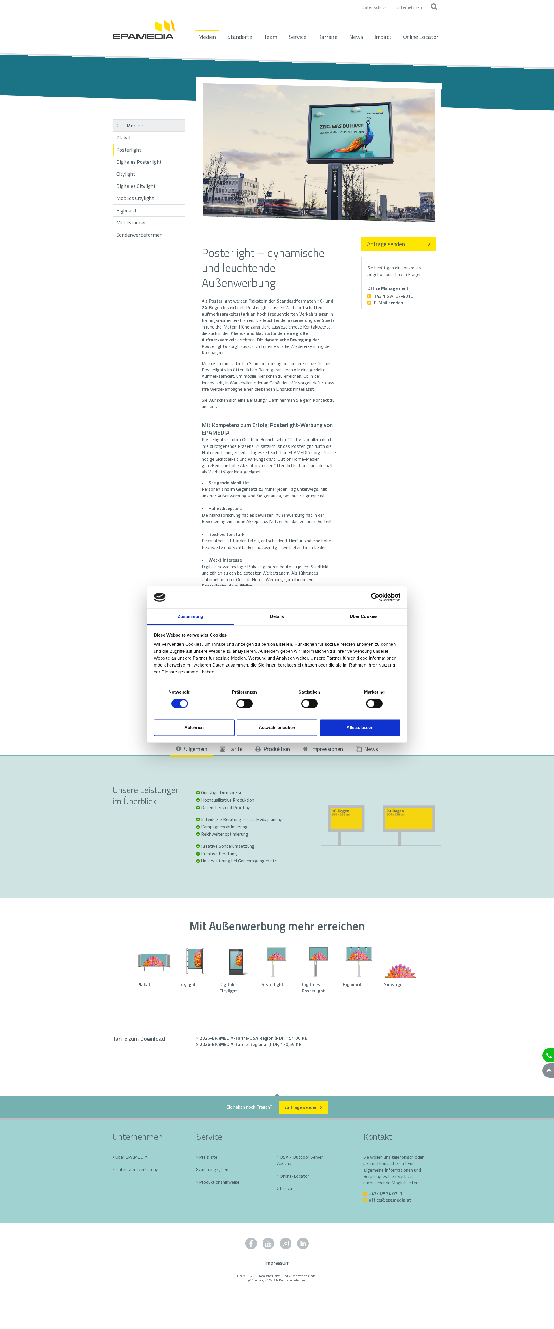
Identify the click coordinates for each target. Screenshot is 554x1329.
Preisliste (208, 1157)
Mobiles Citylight (135, 198)
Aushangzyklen (213, 1169)
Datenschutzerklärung (136, 1169)
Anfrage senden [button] (302, 1107)
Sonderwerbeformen (139, 235)
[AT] (144, 26)
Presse (286, 1188)
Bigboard (126, 210)
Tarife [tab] (235, 748)
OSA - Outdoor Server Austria (300, 1160)
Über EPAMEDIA (131, 1157)
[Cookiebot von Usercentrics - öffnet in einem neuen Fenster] (375, 597)
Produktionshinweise (219, 1182)
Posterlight (128, 150)
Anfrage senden (386, 243)
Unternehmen (409, 7)
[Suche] (433, 7)
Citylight (125, 174)
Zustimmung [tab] (190, 616)
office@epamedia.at (390, 1199)
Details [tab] (277, 616)
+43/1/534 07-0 (385, 1193)
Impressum (277, 1263)
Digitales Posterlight (139, 162)
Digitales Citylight (136, 186)
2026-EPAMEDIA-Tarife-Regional (251, 1044)
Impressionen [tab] (326, 748)
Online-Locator (294, 1176)
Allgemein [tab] (194, 748)
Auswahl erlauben (277, 727)
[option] (319, 152)
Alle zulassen (360, 727)
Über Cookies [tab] (363, 616)
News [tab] (370, 748)
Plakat (123, 137)
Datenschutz (374, 7)
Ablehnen (194, 727)
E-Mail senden (388, 302)
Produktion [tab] (276, 748)
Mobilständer (131, 222)
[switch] (244, 703)
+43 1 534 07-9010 (393, 295)
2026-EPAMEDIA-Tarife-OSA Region (254, 1037)
